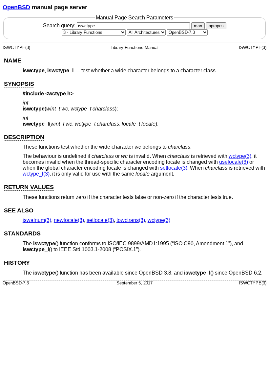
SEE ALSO (18, 210)
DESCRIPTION (24, 137)
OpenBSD (16, 7)
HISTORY (17, 262)
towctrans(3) (130, 220)
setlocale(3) (173, 168)
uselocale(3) (233, 162)
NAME (12, 60)
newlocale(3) (69, 220)
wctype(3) (240, 156)
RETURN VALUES (29, 187)
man (198, 25)
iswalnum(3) (37, 220)
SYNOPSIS (19, 84)
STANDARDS (22, 233)
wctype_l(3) (36, 174)
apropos (216, 25)
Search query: (60, 25)
